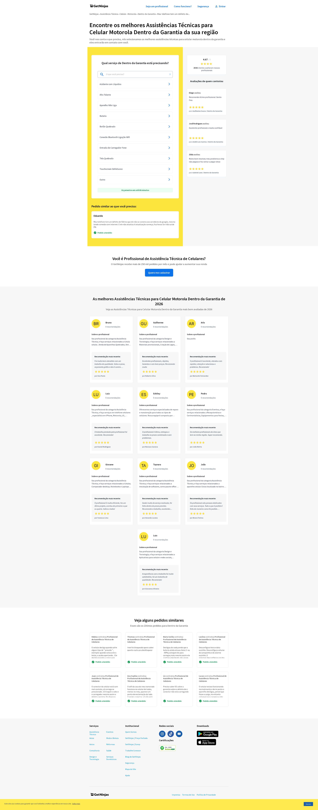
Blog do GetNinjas (133, 756)
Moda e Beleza (112, 738)
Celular (123, 14)
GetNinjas (94, 14)
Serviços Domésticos (111, 757)
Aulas (91, 738)
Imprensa (176, 794)
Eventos (109, 732)
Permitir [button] (308, 804)
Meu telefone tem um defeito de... (173, 14)
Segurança (203, 6)
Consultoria (94, 750)
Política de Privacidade (206, 794)
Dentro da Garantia (147, 14)
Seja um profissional (157, 6)
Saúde (108, 750)
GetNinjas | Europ (132, 744)
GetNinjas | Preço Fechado (136, 738)
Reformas (110, 744)
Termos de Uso (188, 794)
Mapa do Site (130, 769)
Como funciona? (183, 6)
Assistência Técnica (109, 14)
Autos (91, 744)
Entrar (222, 6)
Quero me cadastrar (159, 272)
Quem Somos (131, 732)
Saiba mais (76, 804)
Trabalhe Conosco (133, 750)
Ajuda (127, 775)
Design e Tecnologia (94, 757)
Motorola (132, 14)
